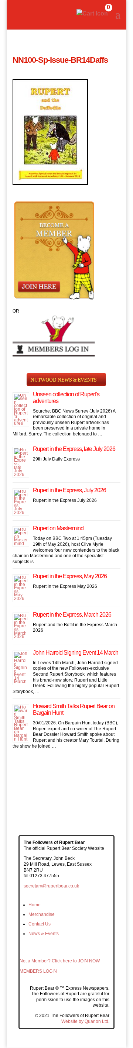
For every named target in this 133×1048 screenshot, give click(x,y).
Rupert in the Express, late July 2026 (74, 449)
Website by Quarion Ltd (84, 1021)
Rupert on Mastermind (58, 528)
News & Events (43, 933)
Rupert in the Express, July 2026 (69, 490)
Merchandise (41, 914)
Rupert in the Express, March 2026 (72, 614)
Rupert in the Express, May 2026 (70, 576)
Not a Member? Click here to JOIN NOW (60, 960)
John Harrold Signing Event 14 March (75, 652)
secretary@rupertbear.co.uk (51, 886)
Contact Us (39, 924)
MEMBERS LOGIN (38, 971)
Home (34, 904)
